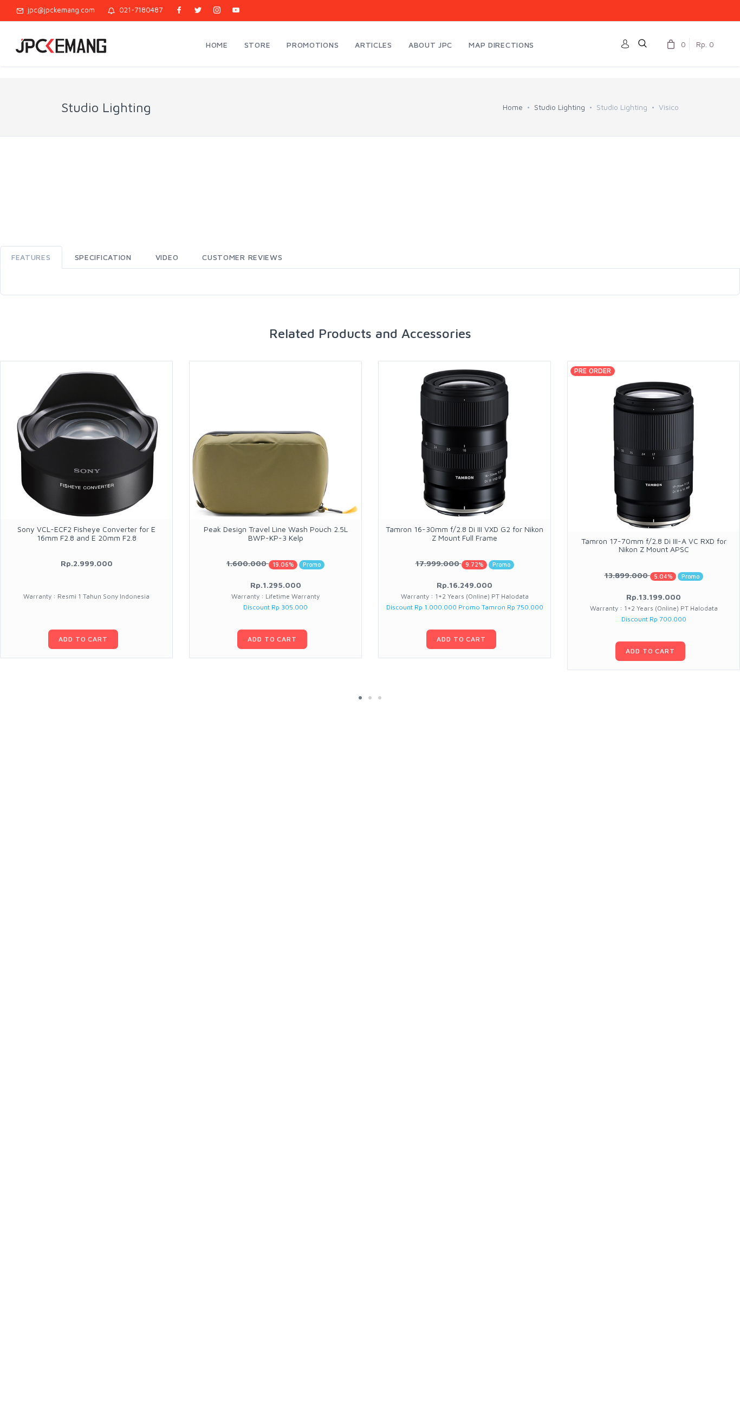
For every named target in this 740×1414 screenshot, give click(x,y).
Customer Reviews (242, 257)
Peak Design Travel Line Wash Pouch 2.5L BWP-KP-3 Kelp (276, 533)
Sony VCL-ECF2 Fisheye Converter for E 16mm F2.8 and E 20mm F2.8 (86, 533)
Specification (103, 257)
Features (31, 257)
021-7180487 (139, 9)
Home (513, 107)
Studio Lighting (559, 107)
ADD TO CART (83, 639)
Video (167, 257)
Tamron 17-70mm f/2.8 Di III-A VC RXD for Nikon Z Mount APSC (653, 545)
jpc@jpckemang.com (59, 9)
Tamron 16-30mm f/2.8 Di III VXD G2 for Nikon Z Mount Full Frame (464, 533)
